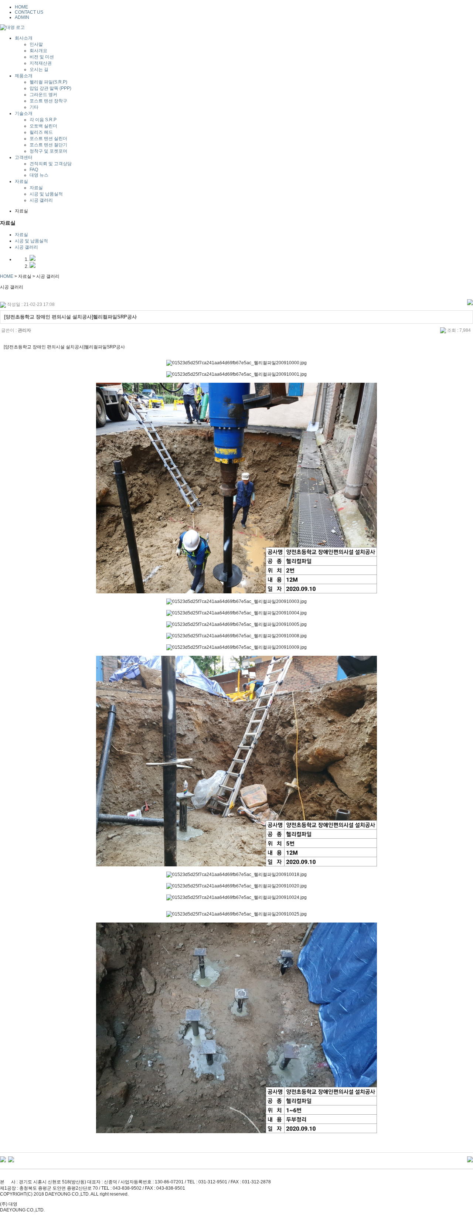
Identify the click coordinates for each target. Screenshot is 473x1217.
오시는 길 (39, 69)
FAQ (34, 169)
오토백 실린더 (43, 126)
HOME (21, 7)
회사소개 (24, 38)
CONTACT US (29, 12)
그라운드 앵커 (43, 94)
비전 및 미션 (42, 56)
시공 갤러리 (41, 200)
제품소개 (24, 75)
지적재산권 (41, 63)
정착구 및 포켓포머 (48, 151)
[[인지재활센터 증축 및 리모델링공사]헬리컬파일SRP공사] (3, 1159)
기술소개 (24, 113)
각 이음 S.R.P (43, 119)
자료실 (21, 181)
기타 (34, 107)
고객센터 (24, 157)
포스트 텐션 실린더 (48, 138)
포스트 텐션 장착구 (48, 100)
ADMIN (22, 17)
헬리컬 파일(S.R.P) (48, 82)
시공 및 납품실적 (46, 194)
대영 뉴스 (39, 175)
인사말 (36, 44)
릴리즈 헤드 (41, 132)
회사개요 (38, 50)
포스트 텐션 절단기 (48, 144)
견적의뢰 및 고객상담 (51, 163)
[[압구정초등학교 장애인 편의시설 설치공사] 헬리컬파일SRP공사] (11, 1159)
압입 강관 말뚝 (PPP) (50, 88)
